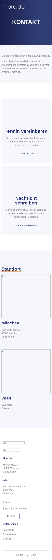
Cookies (7, 538)
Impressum (8, 530)
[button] (47, 6)
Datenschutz (9, 534)
